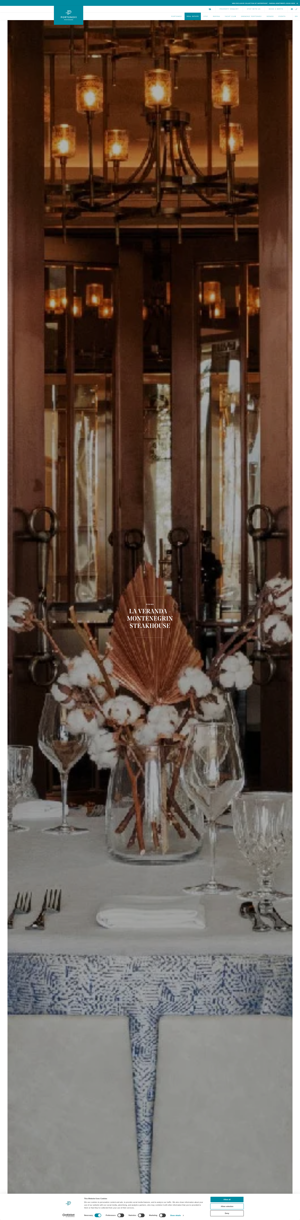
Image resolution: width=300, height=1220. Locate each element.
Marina (216, 16)
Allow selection (227, 1206)
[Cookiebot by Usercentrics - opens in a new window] (68, 1215)
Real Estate (193, 16)
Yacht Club (230, 16)
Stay (206, 16)
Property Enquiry (229, 9)
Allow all (227, 1199)
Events (282, 16)
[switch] (120, 1215)
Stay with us (254, 9)
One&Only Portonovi (251, 16)
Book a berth (276, 9)
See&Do (270, 16)
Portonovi (176, 16)
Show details (175, 1215)
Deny (227, 1213)
